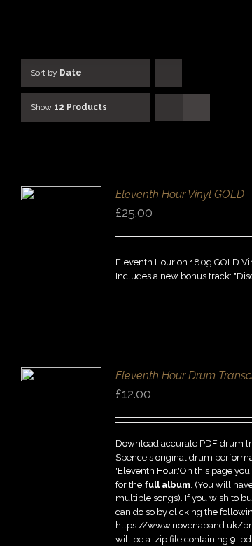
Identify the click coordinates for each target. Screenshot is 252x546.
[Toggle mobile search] (217, 21)
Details (61, 235)
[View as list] (196, 107)
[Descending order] (168, 73)
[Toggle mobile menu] (242, 21)
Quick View (62, 248)
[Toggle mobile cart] (192, 21)
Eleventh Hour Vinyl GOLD (179, 194)
